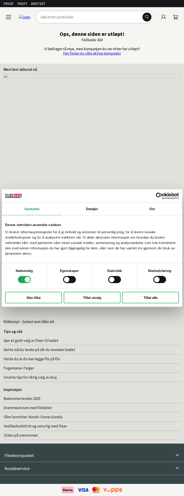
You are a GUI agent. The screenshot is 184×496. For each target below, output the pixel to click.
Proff (22, 4)
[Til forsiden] (24, 17)
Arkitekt (38, 4)
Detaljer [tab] (92, 209)
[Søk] (146, 17)
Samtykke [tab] (32, 209)
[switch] (69, 279)
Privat (9, 4)
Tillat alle (151, 297)
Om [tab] (152, 209)
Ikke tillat (34, 297)
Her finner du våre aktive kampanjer (92, 53)
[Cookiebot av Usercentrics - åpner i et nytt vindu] (159, 196)
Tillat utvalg (92, 297)
